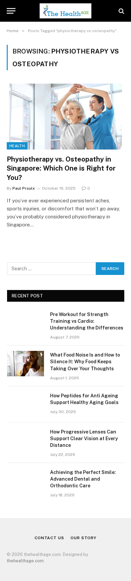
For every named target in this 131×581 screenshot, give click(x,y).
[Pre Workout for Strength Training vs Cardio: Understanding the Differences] (25, 323)
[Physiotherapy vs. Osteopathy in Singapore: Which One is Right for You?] (65, 117)
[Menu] (11, 10)
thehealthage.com (25, 560)
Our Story (83, 538)
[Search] (120, 10)
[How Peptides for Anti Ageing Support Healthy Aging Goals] (25, 404)
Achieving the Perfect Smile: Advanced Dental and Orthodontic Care (83, 479)
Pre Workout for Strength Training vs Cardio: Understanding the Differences (86, 321)
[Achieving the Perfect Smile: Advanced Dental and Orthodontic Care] (25, 481)
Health (17, 146)
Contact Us (49, 538)
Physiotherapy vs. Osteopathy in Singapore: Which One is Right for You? (61, 168)
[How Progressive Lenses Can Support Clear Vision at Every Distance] (25, 440)
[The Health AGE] (65, 11)
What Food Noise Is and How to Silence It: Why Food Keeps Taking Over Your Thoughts (85, 361)
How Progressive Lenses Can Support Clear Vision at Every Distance (84, 438)
